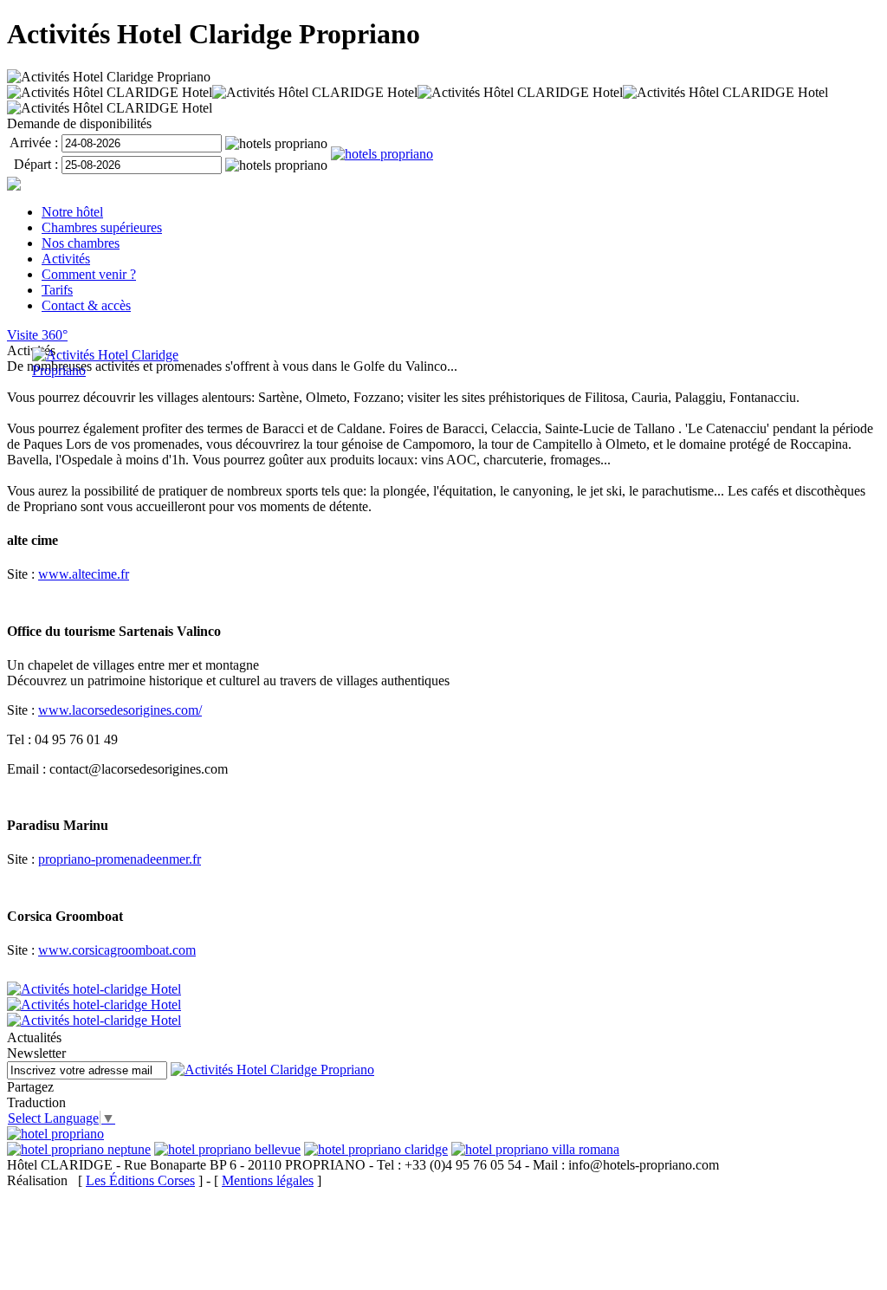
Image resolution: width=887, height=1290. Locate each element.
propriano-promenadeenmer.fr (119, 859)
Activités (66, 258)
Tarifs (57, 289)
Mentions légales (268, 1180)
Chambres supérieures (102, 227)
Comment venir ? (89, 274)
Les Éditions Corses (140, 1180)
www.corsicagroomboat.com (117, 950)
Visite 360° (37, 334)
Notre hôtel (72, 211)
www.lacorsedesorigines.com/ (120, 710)
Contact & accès (86, 305)
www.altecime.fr (83, 574)
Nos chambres (81, 243)
